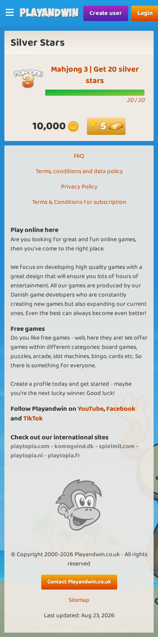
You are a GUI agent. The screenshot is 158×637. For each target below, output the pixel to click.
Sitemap (79, 600)
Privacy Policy (79, 187)
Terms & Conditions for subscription (79, 202)
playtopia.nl (27, 455)
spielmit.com (117, 446)
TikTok (33, 418)
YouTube (91, 408)
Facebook (120, 408)
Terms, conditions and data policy (79, 171)
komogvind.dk (74, 446)
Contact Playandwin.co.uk (79, 581)
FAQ (79, 156)
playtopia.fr (64, 455)
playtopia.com (30, 446)
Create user (106, 13)
